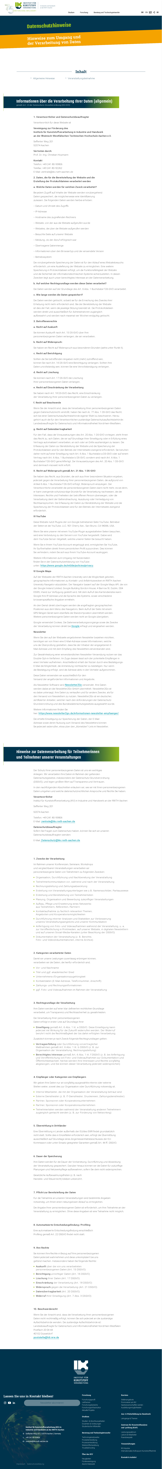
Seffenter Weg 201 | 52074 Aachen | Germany (43, 1434)
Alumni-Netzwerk (88, 1464)
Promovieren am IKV (128, 1402)
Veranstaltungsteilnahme (81, 78)
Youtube (9, 1402)
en (146, 12)
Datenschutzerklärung (35, 1464)
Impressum (21, 1464)
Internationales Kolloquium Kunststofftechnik (138, 1451)
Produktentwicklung (89, 1440)
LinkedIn (13, 1402)
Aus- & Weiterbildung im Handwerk (136, 1414)
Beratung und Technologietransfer (107, 12)
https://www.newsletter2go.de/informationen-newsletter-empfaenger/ (78, 713)
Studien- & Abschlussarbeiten (93, 1421)
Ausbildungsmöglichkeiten (131, 1408)
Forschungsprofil (88, 1400)
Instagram (5, 1402)
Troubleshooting (88, 1448)
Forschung (84, 12)
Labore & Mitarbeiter (129, 1435)
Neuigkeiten (86, 1459)
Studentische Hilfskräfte (91, 1426)
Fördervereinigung (89, 1461)
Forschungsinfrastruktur (91, 1408)
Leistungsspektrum (128, 1432)
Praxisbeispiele (126, 1437)
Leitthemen (86, 1402)
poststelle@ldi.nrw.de (46, 1337)
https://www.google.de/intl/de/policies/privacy (67, 565)
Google (75, 626)
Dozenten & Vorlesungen (91, 1424)
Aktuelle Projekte (88, 1410)
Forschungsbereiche (90, 1405)
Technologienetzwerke (90, 1437)
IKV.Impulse (125, 1448)
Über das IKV (87, 1454)
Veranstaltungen (128, 1444)
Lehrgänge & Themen (129, 1418)
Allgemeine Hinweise (44, 78)
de (142, 12)
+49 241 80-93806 (33, 1437)
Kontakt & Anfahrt (129, 1457)
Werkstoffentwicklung (90, 1445)
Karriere (124, 1395)
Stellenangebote (127, 1400)
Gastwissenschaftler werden (132, 1405)
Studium (71, 12)
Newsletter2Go (73, 684)
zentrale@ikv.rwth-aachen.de (58, 821)
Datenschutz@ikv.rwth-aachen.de (60, 840)
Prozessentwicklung (89, 1443)
